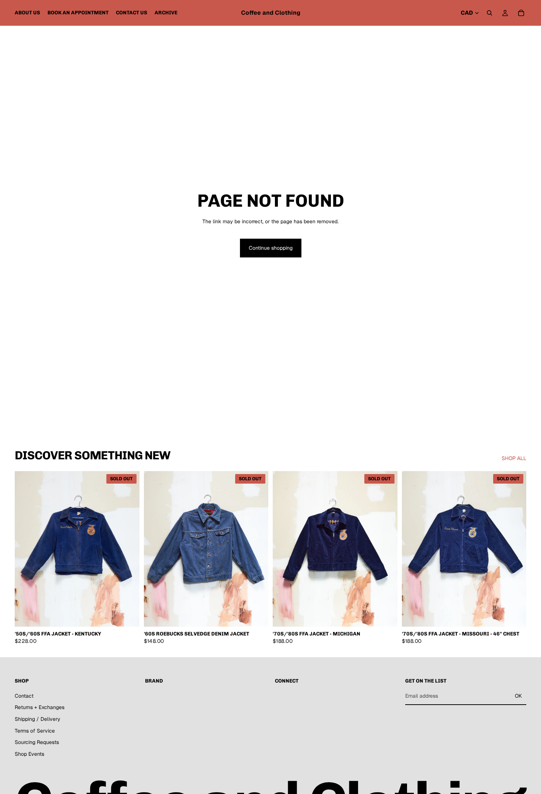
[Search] (489, 13)
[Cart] (521, 13)
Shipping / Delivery (37, 719)
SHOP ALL (514, 458)
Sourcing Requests (37, 742)
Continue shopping (271, 248)
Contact (24, 695)
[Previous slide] (26, 549)
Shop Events (29, 754)
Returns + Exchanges (39, 707)
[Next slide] (128, 549)
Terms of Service (35, 730)
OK (518, 695)
